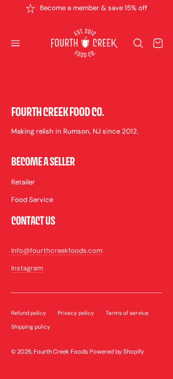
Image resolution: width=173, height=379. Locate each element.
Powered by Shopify (116, 351)
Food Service (32, 199)
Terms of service (127, 313)
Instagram (27, 268)
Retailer (23, 182)
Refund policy (28, 313)
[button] (15, 43)
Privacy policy (76, 313)
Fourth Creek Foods (61, 351)
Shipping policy (30, 326)
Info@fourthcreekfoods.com (56, 250)
